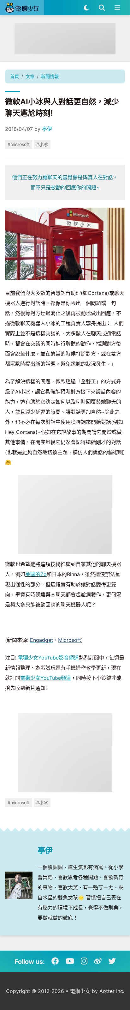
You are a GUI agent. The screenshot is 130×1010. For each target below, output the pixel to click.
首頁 (14, 76)
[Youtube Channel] (70, 961)
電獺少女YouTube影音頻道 (48, 657)
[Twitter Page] (112, 961)
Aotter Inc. (111, 991)
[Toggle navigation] (117, 7)
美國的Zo (36, 574)
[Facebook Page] (55, 961)
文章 (30, 76)
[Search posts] (101, 7)
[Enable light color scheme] (86, 7)
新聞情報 (50, 76)
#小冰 (42, 144)
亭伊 (47, 129)
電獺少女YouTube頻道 (45, 678)
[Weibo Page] (98, 961)
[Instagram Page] (84, 961)
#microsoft (19, 144)
